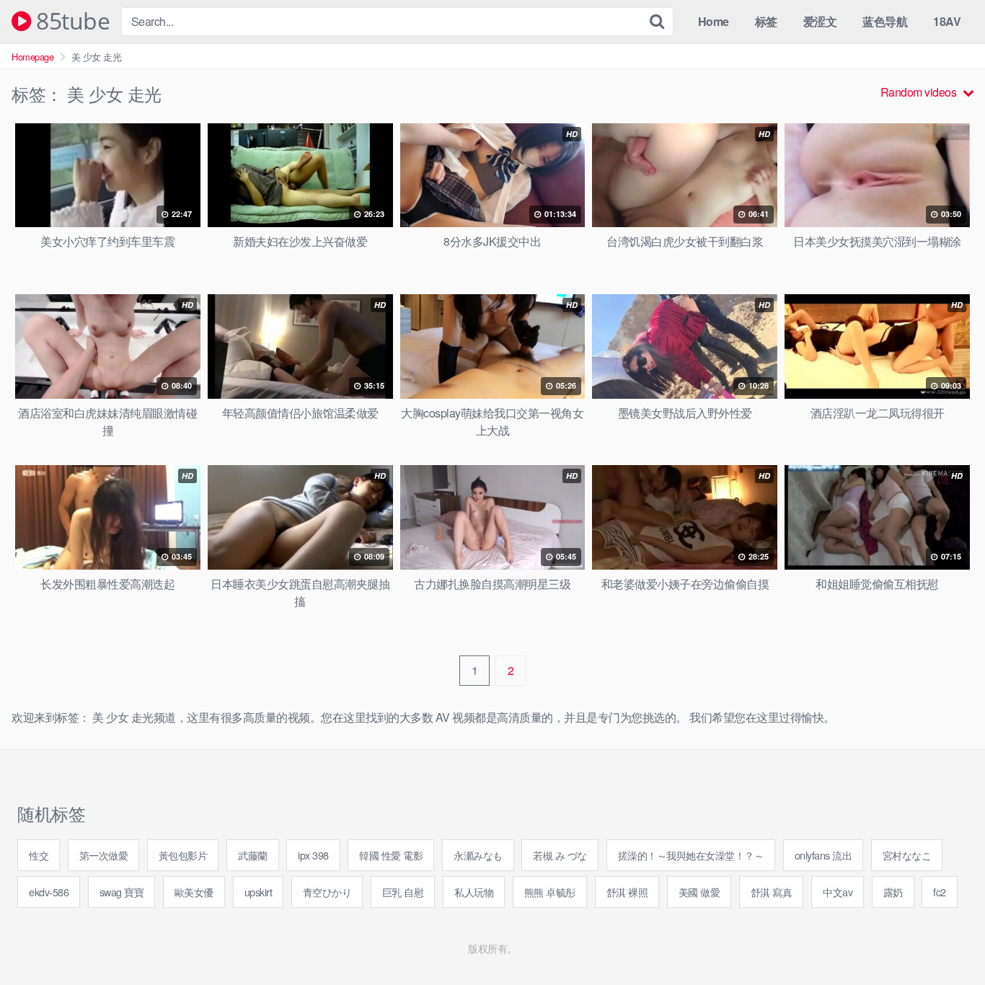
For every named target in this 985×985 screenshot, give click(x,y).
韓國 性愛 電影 (391, 854)
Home (713, 21)
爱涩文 (820, 21)
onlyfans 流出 (823, 854)
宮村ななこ (907, 854)
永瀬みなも (478, 854)
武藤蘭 (253, 854)
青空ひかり (327, 891)
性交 (38, 854)
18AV (946, 21)
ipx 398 (313, 854)
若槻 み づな (560, 854)
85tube (70, 21)
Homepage (32, 56)
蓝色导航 (884, 21)
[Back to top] (945, 939)
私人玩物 (473, 891)
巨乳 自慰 (403, 891)
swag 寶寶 (122, 891)
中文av (837, 891)
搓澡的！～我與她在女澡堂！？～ (691, 854)
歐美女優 (194, 891)
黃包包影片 (183, 854)
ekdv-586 (49, 891)
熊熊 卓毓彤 (549, 891)
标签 (766, 21)
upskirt (258, 891)
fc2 (939, 891)
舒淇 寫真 (771, 891)
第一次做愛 (103, 854)
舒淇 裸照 (627, 891)
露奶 (893, 891)
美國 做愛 (699, 891)
